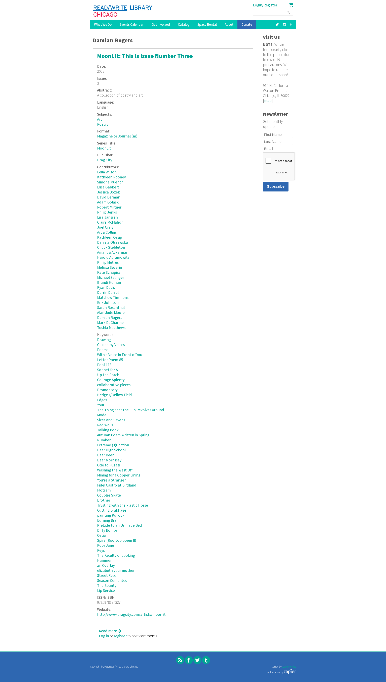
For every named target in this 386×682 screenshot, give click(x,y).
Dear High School (111, 450)
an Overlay (106, 565)
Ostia (101, 535)
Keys (101, 550)
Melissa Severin (109, 267)
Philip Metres (108, 262)
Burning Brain (108, 520)
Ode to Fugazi (108, 465)
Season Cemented (112, 580)
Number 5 (105, 440)
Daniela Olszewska (112, 242)
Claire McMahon (110, 222)
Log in (104, 636)
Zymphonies (289, 667)
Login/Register (265, 5)
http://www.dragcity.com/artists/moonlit (131, 614)
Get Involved (161, 24)
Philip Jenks (107, 212)
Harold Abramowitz (113, 257)
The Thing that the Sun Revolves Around (130, 410)
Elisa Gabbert (108, 187)
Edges (102, 400)
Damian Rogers (109, 317)
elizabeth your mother (115, 570)
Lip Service (106, 590)
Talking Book (108, 430)
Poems (102, 349)
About (229, 24)
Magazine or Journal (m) (117, 136)
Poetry (102, 124)
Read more (110, 631)
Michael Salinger (110, 277)
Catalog (183, 24)
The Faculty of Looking (116, 555)
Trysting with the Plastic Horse (122, 505)
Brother (103, 500)
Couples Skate (109, 495)
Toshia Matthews (111, 327)
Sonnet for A (107, 370)
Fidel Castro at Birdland (116, 485)
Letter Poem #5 (110, 359)
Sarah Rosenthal (111, 307)
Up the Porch (108, 375)
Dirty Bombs (107, 530)
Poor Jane (105, 545)
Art (99, 119)
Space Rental (207, 24)
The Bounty (106, 585)
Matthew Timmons (112, 297)
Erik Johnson (108, 302)
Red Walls (105, 425)
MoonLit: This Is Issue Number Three (145, 56)
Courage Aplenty (111, 380)
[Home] (123, 11)
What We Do (103, 24)
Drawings (104, 339)
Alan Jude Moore (111, 312)
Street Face (106, 575)
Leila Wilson (107, 172)
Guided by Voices (111, 344)
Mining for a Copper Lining (118, 475)
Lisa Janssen (107, 217)
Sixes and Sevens (111, 420)
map (268, 100)
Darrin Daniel (108, 292)
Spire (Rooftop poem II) (116, 540)
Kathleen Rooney (111, 177)
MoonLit (104, 148)
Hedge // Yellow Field (114, 395)
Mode (101, 415)
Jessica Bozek (108, 192)
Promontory (107, 390)
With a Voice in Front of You (119, 354)
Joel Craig (105, 227)
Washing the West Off (114, 470)
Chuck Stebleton (111, 247)
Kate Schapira (108, 272)
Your (100, 405)
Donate (246, 24)
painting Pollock (110, 515)
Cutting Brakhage (111, 510)
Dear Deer (105, 455)
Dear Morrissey (109, 460)
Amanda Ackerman (112, 252)
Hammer (104, 560)
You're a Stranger (111, 480)
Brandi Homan (109, 282)
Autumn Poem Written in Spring (123, 435)
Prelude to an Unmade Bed (119, 525)
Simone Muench (110, 182)
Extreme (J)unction (113, 445)
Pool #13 (104, 364)
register (120, 636)
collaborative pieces (113, 385)
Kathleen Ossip (109, 237)
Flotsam (104, 490)
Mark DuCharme (110, 322)
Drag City (104, 160)
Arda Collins (107, 232)
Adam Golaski (108, 202)
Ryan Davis (106, 287)
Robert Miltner (109, 207)
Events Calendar (132, 24)
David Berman (108, 197)
